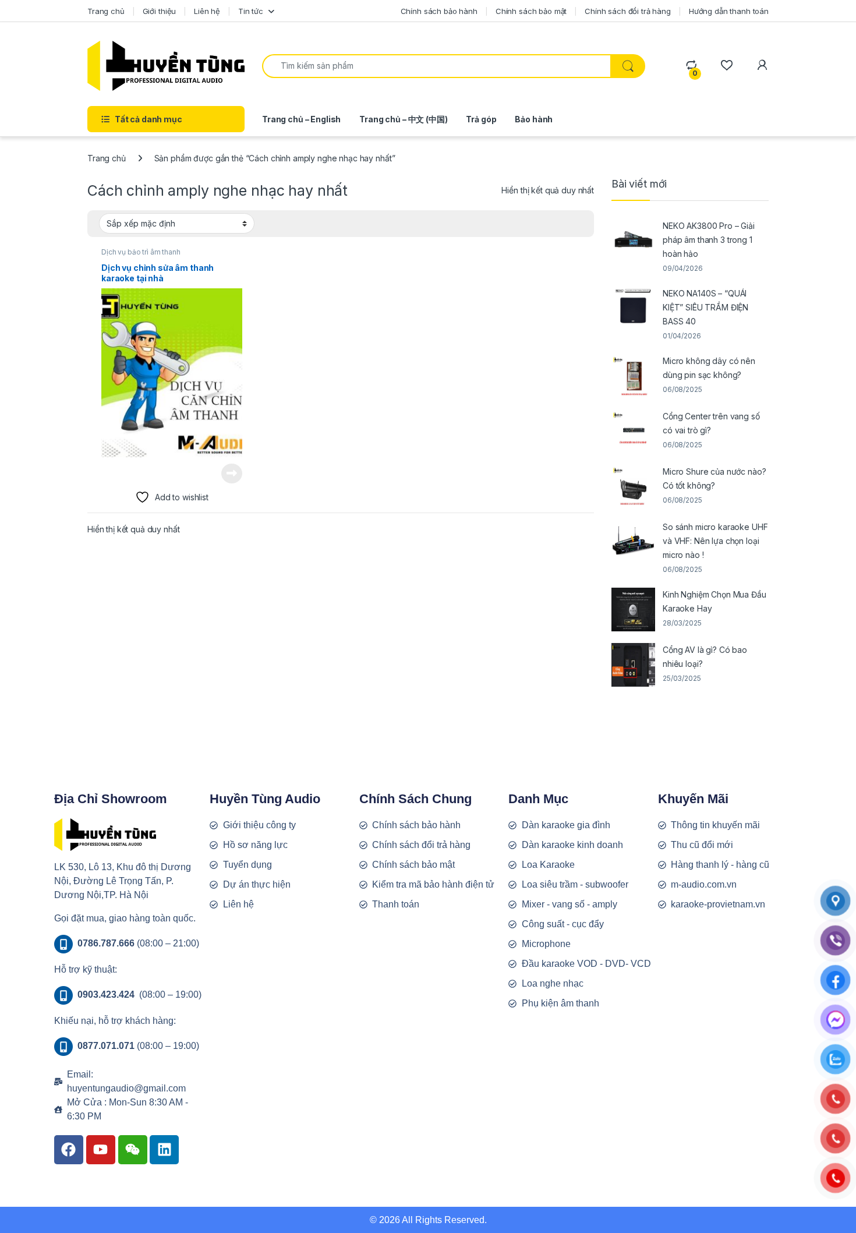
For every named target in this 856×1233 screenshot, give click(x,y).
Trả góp (481, 119)
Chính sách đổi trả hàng (628, 11)
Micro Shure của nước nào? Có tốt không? (714, 478)
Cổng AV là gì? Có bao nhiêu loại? (705, 657)
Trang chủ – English (301, 119)
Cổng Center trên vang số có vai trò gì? (711, 423)
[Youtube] (100, 1149)
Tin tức (250, 11)
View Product (227, 473)
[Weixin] (132, 1149)
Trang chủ (106, 11)
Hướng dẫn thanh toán (729, 11)
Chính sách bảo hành (439, 11)
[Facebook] (68, 1149)
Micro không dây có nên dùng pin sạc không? (709, 368)
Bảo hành (534, 119)
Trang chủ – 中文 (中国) (403, 119)
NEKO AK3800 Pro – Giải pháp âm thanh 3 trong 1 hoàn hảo (709, 240)
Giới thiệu (159, 11)
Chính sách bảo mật (531, 11)
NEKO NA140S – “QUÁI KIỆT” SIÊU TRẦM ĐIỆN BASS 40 (705, 307)
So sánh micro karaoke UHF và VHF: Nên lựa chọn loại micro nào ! (715, 541)
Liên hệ (207, 11)
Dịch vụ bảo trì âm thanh (141, 252)
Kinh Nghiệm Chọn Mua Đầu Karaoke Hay (714, 601)
